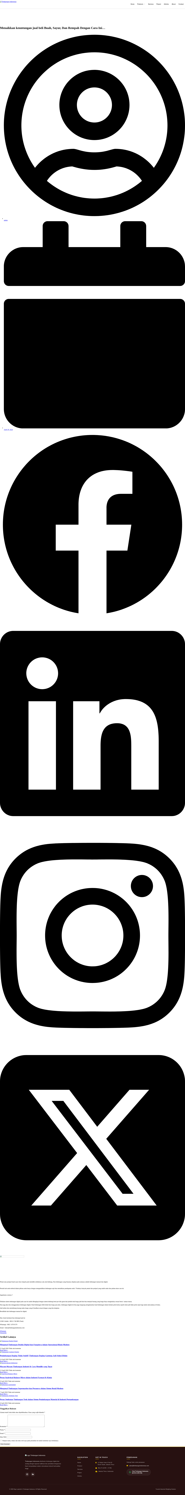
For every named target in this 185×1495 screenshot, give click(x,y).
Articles (79, 1476)
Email (2, 1433)
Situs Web (3, 1437)
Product (79, 1466)
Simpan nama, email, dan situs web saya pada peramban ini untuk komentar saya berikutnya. (30, 1440)
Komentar (3, 1426)
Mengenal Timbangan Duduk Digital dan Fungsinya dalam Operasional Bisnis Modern (34, 1345)
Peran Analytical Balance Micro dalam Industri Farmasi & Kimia (26, 1378)
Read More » (4, 1350)
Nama (2, 1430)
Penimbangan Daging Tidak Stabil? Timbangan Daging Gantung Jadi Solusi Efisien (33, 1356)
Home (79, 1462)
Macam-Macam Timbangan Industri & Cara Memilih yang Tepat (26, 1367)
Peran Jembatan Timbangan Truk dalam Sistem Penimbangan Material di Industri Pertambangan (39, 1399)
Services (80, 1469)
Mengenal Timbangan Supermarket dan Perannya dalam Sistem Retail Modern (31, 1388)
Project (79, 1472)
